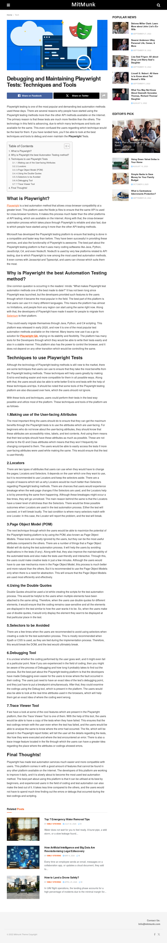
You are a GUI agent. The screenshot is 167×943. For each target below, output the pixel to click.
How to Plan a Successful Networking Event (133, 144)
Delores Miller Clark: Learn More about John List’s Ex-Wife (144, 26)
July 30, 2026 (70, 823)
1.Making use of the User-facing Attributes (35, 162)
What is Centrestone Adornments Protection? (143, 192)
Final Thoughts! (19, 187)
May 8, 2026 (69, 855)
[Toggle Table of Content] (65, 146)
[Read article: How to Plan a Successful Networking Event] (136, 136)
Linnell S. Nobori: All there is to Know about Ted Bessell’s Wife (144, 76)
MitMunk (83, 5)
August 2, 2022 (140, 103)
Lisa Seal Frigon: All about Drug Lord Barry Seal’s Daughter (144, 59)
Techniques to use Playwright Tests (29, 159)
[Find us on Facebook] (154, 934)
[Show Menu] (8, 5)
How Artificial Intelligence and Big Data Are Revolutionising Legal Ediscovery (69, 849)
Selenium (12, 315)
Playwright (13, 205)
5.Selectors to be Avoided (28, 176)
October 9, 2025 (140, 184)
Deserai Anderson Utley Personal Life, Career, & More (143, 42)
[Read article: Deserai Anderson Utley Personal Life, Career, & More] (120, 44)
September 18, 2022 (142, 67)
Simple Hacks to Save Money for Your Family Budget (142, 177)
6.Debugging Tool (24, 180)
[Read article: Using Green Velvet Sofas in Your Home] (120, 163)
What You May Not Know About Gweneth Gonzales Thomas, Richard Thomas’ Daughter (144, 94)
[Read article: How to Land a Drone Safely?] (23, 887)
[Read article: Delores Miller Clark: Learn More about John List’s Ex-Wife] (120, 28)
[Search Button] (158, 5)
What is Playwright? (21, 151)
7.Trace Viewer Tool (25, 183)
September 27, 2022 (142, 33)
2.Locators (21, 166)
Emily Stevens (54, 824)
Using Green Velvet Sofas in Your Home (145, 161)
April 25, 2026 (70, 882)
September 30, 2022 (142, 50)
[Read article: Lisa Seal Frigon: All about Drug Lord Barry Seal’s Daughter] (120, 61)
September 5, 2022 (141, 83)
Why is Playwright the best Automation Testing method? (40, 154)
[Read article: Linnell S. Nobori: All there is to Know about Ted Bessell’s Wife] (120, 78)
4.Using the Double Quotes (28, 173)
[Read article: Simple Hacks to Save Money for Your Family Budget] (120, 178)
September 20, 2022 (142, 198)
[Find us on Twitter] (159, 934)
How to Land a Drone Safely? (61, 877)
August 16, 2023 (140, 166)
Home (9, 14)
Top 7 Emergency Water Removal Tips (67, 819)
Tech (17, 14)
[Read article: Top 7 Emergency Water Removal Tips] (23, 829)
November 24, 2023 (125, 149)
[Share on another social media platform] (103, 96)
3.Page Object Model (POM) (29, 169)
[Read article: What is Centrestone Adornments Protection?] (120, 195)
